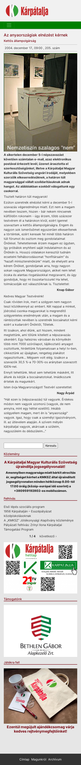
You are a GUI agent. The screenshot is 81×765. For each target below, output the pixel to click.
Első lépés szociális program (24, 507)
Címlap (24, 759)
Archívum (55, 759)
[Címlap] (27, 11)
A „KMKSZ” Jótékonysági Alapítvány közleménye (38, 520)
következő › (48, 536)
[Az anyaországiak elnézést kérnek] (40, 102)
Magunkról (38, 759)
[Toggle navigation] (9, 25)
